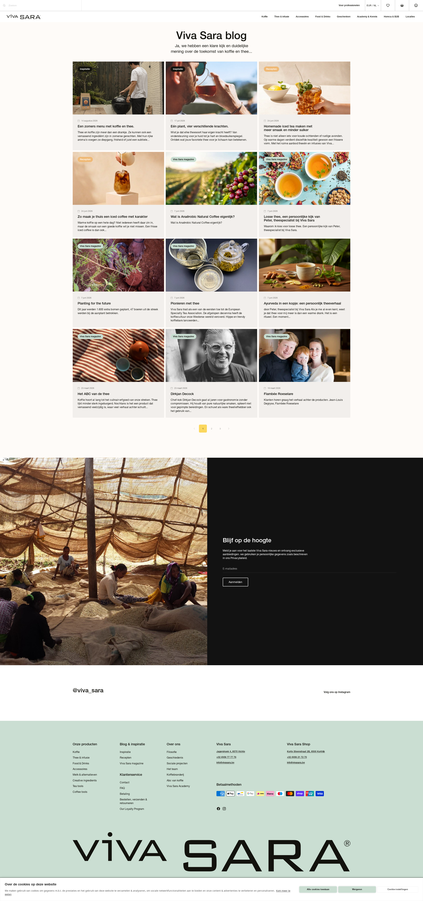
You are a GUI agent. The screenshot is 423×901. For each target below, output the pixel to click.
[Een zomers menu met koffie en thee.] (118, 106)
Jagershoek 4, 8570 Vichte (230, 751)
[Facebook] (218, 809)
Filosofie (172, 751)
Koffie (76, 751)
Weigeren (357, 889)
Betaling (125, 793)
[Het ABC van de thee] (118, 373)
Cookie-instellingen (397, 889)
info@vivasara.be (225, 762)
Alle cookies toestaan (318, 889)
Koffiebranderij (175, 774)
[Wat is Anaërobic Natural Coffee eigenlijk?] (211, 194)
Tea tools (78, 786)
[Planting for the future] (118, 283)
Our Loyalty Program (132, 808)
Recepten (125, 757)
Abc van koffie (175, 780)
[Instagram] (224, 809)
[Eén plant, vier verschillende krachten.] (211, 106)
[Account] (416, 5)
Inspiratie (125, 751)
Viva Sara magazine (131, 763)
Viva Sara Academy (178, 786)
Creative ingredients (85, 780)
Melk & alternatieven (85, 774)
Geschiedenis (175, 757)
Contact (124, 782)
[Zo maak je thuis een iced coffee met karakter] (118, 194)
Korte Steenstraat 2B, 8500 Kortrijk (306, 751)
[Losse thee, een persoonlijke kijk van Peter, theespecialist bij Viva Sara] (304, 194)
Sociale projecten (177, 763)
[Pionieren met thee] (211, 283)
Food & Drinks (81, 763)
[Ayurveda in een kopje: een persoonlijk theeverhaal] (304, 283)
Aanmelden (235, 582)
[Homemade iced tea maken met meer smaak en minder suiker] (304, 106)
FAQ (122, 788)
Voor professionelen (349, 5)
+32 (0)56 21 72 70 (297, 756)
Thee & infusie (81, 757)
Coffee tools (80, 791)
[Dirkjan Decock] (211, 373)
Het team (172, 769)
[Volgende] (228, 428)
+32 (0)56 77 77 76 (226, 756)
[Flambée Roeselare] (304, 373)
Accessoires (80, 769)
